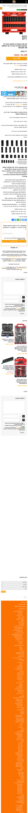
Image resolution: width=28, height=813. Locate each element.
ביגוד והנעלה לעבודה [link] (19, 639)
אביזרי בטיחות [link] (21, 616)
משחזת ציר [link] (21, 776)
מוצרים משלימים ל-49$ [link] (20, 606)
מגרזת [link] (22, 708)
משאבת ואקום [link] (21, 773)
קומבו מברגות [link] (19, 705)
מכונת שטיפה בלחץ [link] (20, 720)
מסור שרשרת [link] (19, 758)
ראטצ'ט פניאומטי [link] (20, 802)
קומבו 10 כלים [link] (19, 784)
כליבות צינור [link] (19, 678)
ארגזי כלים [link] (20, 612)
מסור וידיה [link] (20, 745)
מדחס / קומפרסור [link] (20, 709)
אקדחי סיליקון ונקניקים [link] (19, 632)
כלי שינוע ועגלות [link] (20, 672)
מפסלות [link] (20, 685)
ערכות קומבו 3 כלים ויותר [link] (19, 782)
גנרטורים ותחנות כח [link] (20, 652)
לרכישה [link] (15, 58)
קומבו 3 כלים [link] (19, 785)
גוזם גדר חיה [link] (19, 662)
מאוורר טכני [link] (21, 696)
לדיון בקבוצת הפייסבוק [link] (19, 81)
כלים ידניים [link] (21, 681)
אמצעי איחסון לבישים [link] (18, 611)
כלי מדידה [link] (22, 671)
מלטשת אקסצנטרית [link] (18, 733)
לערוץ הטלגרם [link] (19, 104)
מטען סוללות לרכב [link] (18, 715)
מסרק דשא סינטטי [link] (18, 668)
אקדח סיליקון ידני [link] (18, 638)
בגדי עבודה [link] (20, 641)
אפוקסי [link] (22, 620)
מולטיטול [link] (22, 712)
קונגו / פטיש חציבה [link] (20, 797)
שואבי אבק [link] (21, 812)
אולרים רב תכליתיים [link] (20, 619)
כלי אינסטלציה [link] (21, 659)
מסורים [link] (22, 741)
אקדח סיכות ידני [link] (19, 631)
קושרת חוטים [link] (21, 798)
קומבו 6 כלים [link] (19, 789)
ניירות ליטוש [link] (19, 738)
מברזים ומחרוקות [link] (20, 707)
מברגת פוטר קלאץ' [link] (18, 703)
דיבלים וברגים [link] (19, 693)
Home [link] (25, 5)
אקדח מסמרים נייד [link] (18, 628)
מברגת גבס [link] (20, 701)
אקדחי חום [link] (21, 624)
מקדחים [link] (20, 649)
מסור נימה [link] (20, 749)
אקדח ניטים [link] (21, 623)
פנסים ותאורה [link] (21, 796)
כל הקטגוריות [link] (22, 608)
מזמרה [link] (20, 664)
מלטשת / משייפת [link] (20, 731)
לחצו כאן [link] (16, 65)
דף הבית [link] (23, 602)
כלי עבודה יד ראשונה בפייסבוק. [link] (14, 256)
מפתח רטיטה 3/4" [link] (19, 765)
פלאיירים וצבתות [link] (19, 687)
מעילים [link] (20, 642)
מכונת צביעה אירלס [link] (20, 719)
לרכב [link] (22, 695)
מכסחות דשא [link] (19, 666)
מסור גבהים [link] (20, 667)
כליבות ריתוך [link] (19, 679)
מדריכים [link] (22, 711)
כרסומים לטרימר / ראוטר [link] (17, 657)
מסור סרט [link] (20, 750)
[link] (1, 8)
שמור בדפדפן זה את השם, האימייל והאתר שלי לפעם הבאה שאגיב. (15, 305)
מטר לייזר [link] (20, 724)
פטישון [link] (22, 794)
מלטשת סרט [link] (19, 735)
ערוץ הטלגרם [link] (13, 259)
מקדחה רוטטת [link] (19, 704)
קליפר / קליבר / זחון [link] (18, 689)
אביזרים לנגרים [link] (21, 618)
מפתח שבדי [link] (20, 686)
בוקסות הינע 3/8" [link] (24, 9)
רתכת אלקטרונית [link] (19, 809)
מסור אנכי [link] (20, 742)
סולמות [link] (22, 778)
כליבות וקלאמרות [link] (20, 674)
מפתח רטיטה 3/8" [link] (19, 766)
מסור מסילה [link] (19, 747)
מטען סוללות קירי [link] (18, 716)
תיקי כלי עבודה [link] (19, 615)
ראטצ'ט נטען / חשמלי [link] (20, 801)
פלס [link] (21, 726)
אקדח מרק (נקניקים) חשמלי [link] (17, 634)
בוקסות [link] (8, 5)
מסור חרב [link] (20, 746)
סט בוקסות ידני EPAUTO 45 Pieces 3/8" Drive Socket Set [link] (8, 340)
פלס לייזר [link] (20, 727)
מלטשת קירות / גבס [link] (20, 739)
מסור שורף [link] (20, 756)
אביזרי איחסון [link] (21, 609)
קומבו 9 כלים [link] (19, 793)
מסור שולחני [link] (19, 755)
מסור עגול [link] (20, 751)
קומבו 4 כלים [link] (19, 786)
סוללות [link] (22, 777)
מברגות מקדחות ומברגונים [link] (18, 697)
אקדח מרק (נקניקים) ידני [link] (17, 635)
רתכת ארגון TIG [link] (19, 810)
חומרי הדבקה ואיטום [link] (20, 653)
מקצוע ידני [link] (20, 770)
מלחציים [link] (22, 730)
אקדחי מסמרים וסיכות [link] (19, 625)
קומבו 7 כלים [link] (19, 790)
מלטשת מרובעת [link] (19, 734)
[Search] (2, 1)
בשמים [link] (22, 651)
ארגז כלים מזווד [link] (19, 682)
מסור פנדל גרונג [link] (19, 754)
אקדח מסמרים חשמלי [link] (18, 627)
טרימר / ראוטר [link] (21, 656)
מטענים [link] (22, 713)
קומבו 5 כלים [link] (19, 788)
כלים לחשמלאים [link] (20, 690)
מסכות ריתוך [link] (19, 806)
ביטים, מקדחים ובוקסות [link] (17, 5)
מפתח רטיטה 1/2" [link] (19, 763)
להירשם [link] (17, 308)
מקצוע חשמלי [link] (19, 769)
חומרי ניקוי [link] (21, 655)
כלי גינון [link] (22, 660)
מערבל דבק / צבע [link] (20, 759)
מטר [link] (21, 723)
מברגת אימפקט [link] (19, 700)
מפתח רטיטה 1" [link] (19, 762)
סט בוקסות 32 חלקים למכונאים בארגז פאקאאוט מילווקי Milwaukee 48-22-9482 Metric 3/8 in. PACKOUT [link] (20, 349)
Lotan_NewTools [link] (19, 87)
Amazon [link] (18, 9)
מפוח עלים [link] (20, 670)
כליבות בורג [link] (20, 675)
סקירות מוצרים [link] (22, 604)
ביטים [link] (21, 648)
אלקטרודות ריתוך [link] (18, 805)
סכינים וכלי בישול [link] (20, 780)
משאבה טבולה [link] (21, 772)
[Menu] (26, 1)
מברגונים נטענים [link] (19, 699)
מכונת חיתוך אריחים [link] (20, 718)
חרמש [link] (21, 663)
